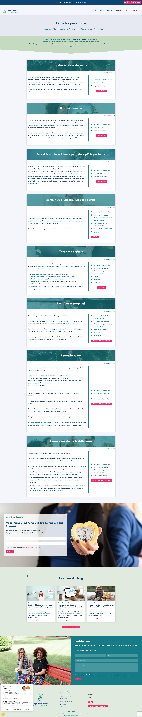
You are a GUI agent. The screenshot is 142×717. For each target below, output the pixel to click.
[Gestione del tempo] (65, 696)
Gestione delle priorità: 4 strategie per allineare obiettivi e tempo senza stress (40, 607)
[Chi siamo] (91, 692)
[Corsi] (61, 707)
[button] (132, 2)
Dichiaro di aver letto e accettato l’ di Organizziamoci (24, 547)
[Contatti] (90, 695)
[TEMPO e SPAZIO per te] (66, 702)
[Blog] (89, 698)
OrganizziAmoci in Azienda (67, 602)
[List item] (89, 702)
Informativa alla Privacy (27, 547)
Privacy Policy (71, 711)
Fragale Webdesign (83, 713)
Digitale (59, 602)
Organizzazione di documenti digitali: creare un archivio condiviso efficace (70, 607)
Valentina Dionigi (73, 715)
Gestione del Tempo (32, 602)
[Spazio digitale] (64, 699)
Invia (77, 678)
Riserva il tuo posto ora (78, 2)
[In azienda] (63, 704)
